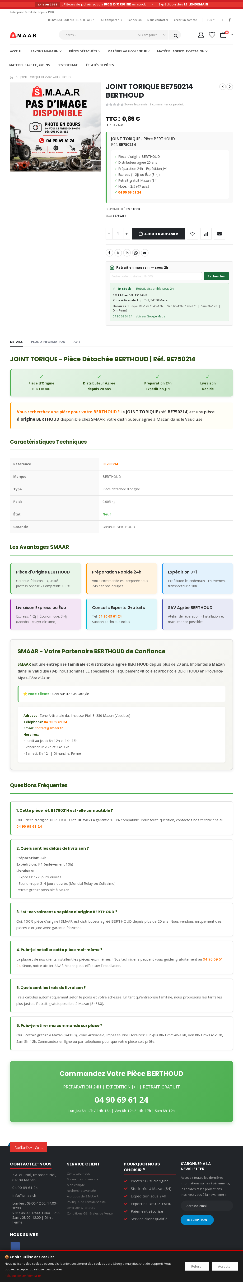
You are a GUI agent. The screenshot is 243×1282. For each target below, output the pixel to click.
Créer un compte (185, 20)
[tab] (16, 342)
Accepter (225, 1266)
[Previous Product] (222, 86)
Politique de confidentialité (23, 1276)
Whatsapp (136, 253)
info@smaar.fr (24, 1195)
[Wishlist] (211, 35)
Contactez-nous (78, 1173)
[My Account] (201, 35)
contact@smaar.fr (49, 728)
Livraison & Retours (81, 1207)
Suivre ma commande (82, 1179)
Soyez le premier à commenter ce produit (154, 104)
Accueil (11, 77)
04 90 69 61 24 (129, 192)
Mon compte (76, 1185)
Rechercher (216, 276)
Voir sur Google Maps (150, 316)
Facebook (109, 253)
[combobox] (120, 35)
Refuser (197, 1266)
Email (145, 253)
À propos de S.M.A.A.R (82, 1196)
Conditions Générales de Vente (90, 1213)
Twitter (118, 253)
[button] (97, 169)
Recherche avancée (81, 1190)
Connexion (134, 20)
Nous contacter (157, 20)
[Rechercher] (175, 35)
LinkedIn (127, 253)
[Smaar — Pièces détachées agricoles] (23, 35)
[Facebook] (230, 20)
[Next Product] (229, 86)
